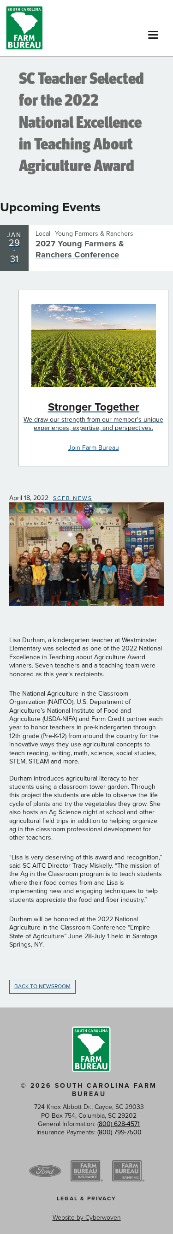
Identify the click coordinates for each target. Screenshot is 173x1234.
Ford (45, 1171)
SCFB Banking (128, 1171)
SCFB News (72, 498)
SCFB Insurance (87, 1171)
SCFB (24, 28)
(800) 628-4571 (118, 1124)
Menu (153, 32)
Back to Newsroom (42, 986)
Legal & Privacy (86, 1198)
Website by (87, 1218)
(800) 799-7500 (119, 1132)
